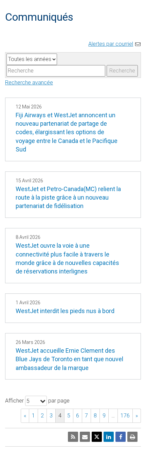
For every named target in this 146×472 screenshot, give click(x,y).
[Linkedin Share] (109, 437)
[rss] (73, 437)
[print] (132, 437)
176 (125, 415)
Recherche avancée (29, 82)
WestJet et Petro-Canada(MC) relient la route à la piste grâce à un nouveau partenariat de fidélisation (68, 197)
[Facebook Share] (120, 437)
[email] (85, 437)
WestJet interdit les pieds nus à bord (65, 310)
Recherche (122, 70)
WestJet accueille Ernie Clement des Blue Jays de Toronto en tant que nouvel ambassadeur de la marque (69, 359)
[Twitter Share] (97, 437)
